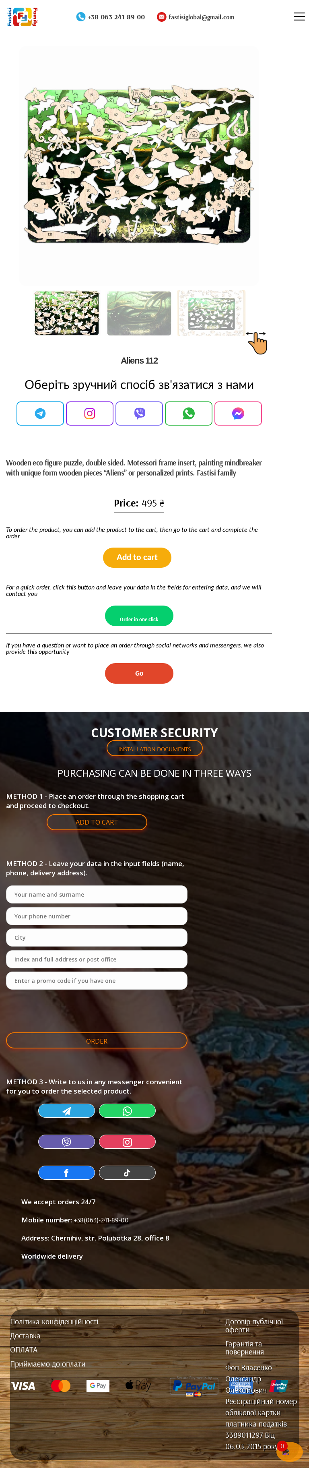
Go (139, 673)
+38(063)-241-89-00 (101, 1219)
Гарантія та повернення (244, 1348)
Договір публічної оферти (254, 1325)
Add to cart (137, 558)
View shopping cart (97, 842)
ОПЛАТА (23, 1350)
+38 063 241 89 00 (116, 17)
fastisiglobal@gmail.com (201, 17)
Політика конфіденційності (54, 1321)
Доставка (25, 1336)
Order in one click (139, 619)
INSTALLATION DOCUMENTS (154, 749)
